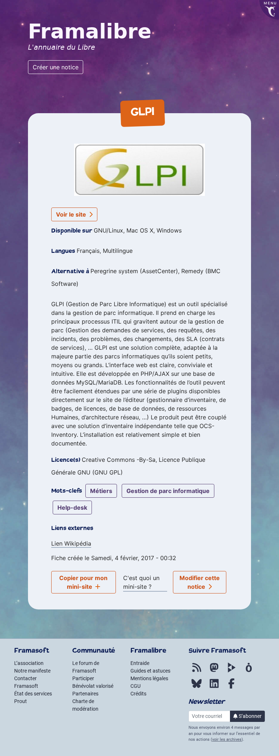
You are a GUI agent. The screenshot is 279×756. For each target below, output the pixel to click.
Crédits (138, 694)
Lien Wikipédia (71, 543)
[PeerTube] (231, 671)
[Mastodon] (214, 671)
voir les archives (227, 739)
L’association (29, 663)
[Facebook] (231, 687)
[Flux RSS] (197, 671)
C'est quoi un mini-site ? (141, 582)
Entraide (139, 663)
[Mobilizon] (249, 671)
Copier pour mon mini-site (83, 582)
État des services (33, 694)
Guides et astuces (150, 671)
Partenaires (85, 694)
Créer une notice (55, 67)
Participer (83, 678)
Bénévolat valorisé (92, 686)
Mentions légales (149, 678)
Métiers (101, 490)
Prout (20, 701)
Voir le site (72, 214)
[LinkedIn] (214, 687)
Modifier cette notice (199, 582)
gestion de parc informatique (168, 490)
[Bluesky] (197, 687)
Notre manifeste (32, 671)
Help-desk (72, 507)
